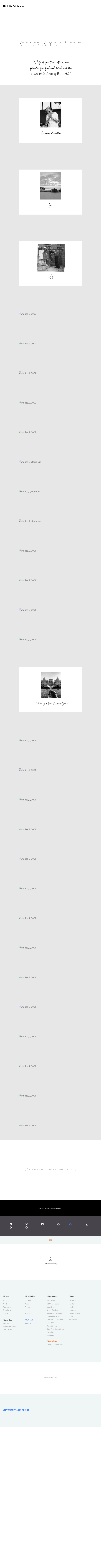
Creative (50, 1323)
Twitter (72, 1304)
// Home (6, 1296)
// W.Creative (30, 1320)
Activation (51, 1301)
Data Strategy (52, 1326)
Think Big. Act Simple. (13, 6)
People (27, 1304)
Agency (28, 1323)
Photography (8, 1307)
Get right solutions (55, 1345)
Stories (28, 1301)
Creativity (7, 1310)
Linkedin (72, 1301)
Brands (28, 1313)
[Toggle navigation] (96, 6)
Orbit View (7, 1330)
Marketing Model (10, 1326)
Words (27, 1307)
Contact (6, 1313)
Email (71, 1316)
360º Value (7, 1323)
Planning (50, 1332)
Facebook (72, 1307)
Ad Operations (53, 1304)
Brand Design (52, 1310)
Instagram (73, 1310)
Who (5, 1301)
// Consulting (52, 1341)
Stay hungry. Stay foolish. (16, 1409)
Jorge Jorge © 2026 (50, 1377)
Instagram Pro (74, 1313)
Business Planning (54, 1313)
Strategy (50, 1335)
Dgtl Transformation (55, 1329)
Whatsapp (73, 1320)
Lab (26, 1310)
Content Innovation (55, 1320)
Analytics (50, 1307)
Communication (53, 1316)
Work (5, 1304)
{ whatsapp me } (50, 1263)
